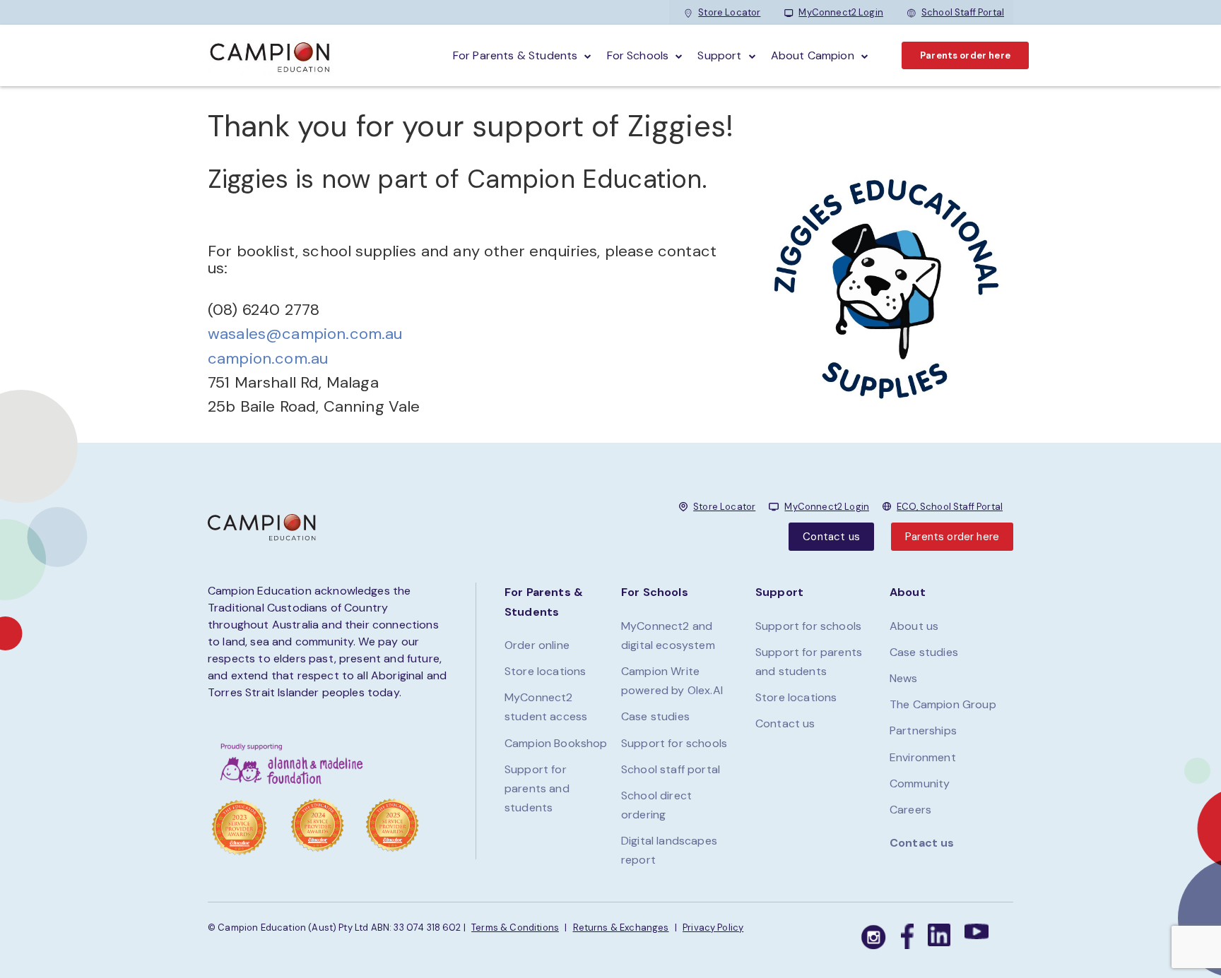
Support (719, 55)
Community (920, 783)
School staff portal (670, 769)
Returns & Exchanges (621, 928)
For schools (638, 55)
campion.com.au (268, 358)
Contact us (831, 537)
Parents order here (965, 55)
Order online (537, 645)
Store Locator (729, 12)
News (904, 678)
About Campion (812, 55)
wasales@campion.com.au (305, 333)
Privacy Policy (713, 928)
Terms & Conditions (515, 928)
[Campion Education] (271, 55)
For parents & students (515, 55)
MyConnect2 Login (840, 12)
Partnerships (923, 730)
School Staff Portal (962, 12)
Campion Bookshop (556, 743)
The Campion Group (943, 704)
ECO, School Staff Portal (950, 507)
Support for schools (674, 743)
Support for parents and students (537, 788)
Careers (910, 809)
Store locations (545, 671)
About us (914, 626)
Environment (923, 757)
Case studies (655, 716)
